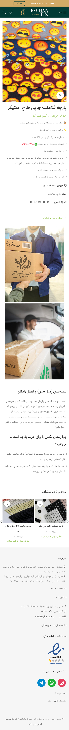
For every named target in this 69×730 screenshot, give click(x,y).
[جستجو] (4, 12)
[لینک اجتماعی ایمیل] (44, 202)
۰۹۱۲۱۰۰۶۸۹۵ (28, 144)
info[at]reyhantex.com (45, 617)
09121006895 (46, 611)
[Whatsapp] (52, 682)
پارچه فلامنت (54, 194)
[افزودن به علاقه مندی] (40, 504)
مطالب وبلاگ (60, 693)
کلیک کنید (19, 3)
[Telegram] (41, 682)
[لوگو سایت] (34, 12)
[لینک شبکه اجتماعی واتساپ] (35, 202)
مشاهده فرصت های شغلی (54, 625)
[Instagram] (62, 682)
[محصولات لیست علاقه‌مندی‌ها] (10, 12)
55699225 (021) (28, 606)
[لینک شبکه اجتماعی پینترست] (39, 202)
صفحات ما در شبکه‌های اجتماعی (42, 3)
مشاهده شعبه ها (58, 588)
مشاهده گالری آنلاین (56, 701)
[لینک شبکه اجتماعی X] (48, 202)
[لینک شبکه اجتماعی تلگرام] (31, 202)
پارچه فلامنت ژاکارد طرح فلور (50, 526)
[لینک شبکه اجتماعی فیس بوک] (52, 202)
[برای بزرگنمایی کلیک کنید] (60, 95)
